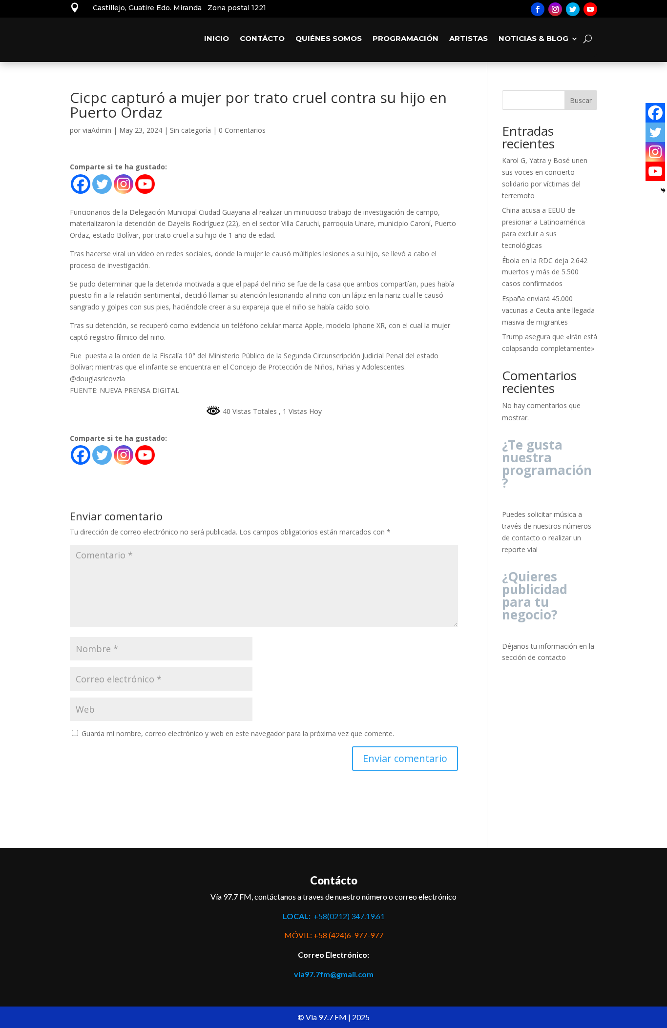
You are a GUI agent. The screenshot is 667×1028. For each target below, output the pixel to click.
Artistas (468, 38)
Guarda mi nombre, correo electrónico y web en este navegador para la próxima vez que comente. (238, 733)
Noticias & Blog (533, 38)
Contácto (262, 38)
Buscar (581, 100)
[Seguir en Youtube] (590, 9)
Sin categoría (190, 130)
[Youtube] (145, 184)
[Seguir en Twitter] (573, 9)
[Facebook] (80, 184)
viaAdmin (97, 130)
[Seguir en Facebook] (537, 9)
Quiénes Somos (328, 38)
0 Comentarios (242, 130)
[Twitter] (102, 184)
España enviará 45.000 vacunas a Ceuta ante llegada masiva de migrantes (548, 310)
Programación (405, 38)
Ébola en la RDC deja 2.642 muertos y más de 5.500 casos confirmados (544, 272)
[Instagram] (123, 184)
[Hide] (663, 190)
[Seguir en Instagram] (555, 9)
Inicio (216, 38)
